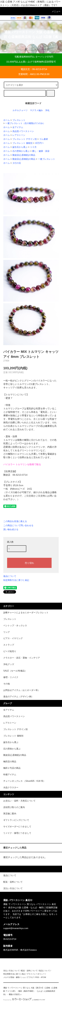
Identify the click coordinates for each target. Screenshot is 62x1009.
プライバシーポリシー (36, 974)
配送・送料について (29, 971)
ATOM (43, 977)
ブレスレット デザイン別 (24, 139)
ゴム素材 (43, 139)
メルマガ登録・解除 (11, 977)
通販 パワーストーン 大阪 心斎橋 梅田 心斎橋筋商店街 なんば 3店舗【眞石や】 (31, 37)
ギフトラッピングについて (16, 820)
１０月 (33, 147)
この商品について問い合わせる (18, 525)
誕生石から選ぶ (19, 147)
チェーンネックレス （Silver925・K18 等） (24, 781)
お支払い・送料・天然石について (19, 801)
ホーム (6, 120)
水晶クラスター (10, 787)
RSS (37, 977)
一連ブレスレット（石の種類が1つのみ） (25, 123)
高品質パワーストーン (23, 131)
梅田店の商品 (9, 761)
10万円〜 (39, 143)
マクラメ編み (36, 110)
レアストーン (18, 135)
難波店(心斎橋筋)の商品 (23, 155)
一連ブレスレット (46, 159)
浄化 (47, 110)
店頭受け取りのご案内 (14, 807)
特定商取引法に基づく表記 (16, 580)
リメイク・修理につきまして (17, 833)
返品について (9, 576)
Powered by (7, 1000)
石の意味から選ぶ (21, 151)
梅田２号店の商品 (12, 768)
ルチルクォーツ (20, 110)
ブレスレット (18, 120)
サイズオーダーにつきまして (17, 826)
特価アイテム (9, 774)
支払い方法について (11, 971)
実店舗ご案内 (9, 813)
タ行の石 (16, 163)
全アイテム (17, 127)
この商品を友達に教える (15, 521)
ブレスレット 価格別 (22, 143)
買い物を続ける (10, 529)
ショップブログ (27, 977)
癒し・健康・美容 (40, 151)
